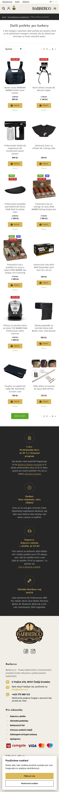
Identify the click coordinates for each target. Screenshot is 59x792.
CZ (50, 2)
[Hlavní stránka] (37, 8)
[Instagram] (33, 651)
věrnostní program (32, 474)
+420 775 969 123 (21, 694)
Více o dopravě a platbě (29, 567)
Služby (17, 2)
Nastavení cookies (29, 783)
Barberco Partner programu (30, 464)
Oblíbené (25, 2)
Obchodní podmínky (19, 721)
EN (56, 2)
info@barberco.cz (20, 689)
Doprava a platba (18, 716)
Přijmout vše (29, 776)
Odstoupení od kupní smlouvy (23, 734)
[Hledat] (3, 8)
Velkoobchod (7, 2)
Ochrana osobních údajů (21, 730)
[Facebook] (26, 651)
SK (53, 2)
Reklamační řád (17, 725)
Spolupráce (15, 739)
